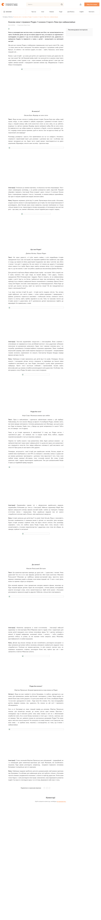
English (82, 11)
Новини (51, 11)
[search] (62, 4)
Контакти (91, 11)
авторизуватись (61, 801)
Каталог (9, 11)
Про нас (33, 11)
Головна (5, 17)
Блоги (10, 17)
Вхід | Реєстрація (92, 4)
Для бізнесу (70, 11)
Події (60, 11)
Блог (42, 11)
